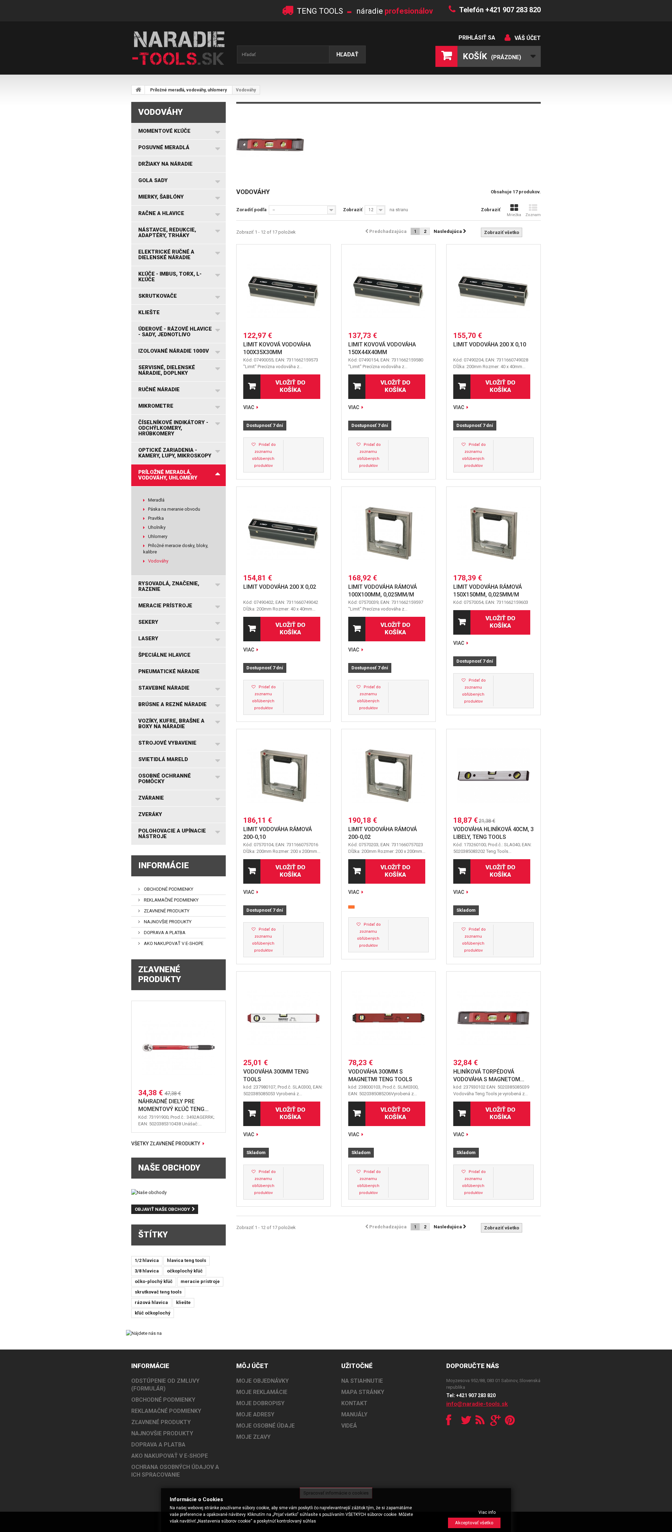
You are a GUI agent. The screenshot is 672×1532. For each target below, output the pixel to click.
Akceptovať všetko (474, 1522)
